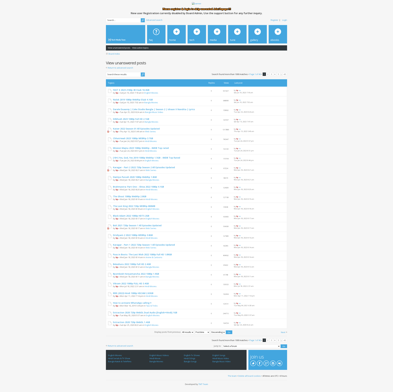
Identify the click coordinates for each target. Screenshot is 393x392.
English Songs (218, 355)
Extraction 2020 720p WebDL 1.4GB (131, 322)
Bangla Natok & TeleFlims (119, 361)
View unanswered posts (119, 47)
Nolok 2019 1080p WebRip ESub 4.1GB (133, 99)
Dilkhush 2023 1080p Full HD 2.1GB (131, 119)
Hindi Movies (151, 141)
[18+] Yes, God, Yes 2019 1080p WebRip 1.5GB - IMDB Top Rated (146, 157)
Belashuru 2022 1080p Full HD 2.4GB (132, 264)
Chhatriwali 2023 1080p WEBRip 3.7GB (133, 138)
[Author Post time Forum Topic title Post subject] (202, 332)
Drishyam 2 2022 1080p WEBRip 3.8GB (133, 235)
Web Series (150, 131)
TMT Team (203, 384)
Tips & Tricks (152, 305)
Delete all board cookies (249, 375)
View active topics (140, 47)
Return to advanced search (120, 67)
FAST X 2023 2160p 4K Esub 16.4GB (131, 89)
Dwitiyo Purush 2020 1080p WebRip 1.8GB (135, 177)
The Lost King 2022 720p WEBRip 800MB (134, 206)
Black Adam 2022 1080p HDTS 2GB (131, 215)
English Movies (151, 92)
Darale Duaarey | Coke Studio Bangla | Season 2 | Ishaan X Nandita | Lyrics (154, 109)
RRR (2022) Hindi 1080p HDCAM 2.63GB (133, 293)
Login (284, 20)
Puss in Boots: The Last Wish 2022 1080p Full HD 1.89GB (142, 254)
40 (285, 74)
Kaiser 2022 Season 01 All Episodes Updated (136, 128)
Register (274, 20)
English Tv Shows (192, 355)
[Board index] (117, 40)
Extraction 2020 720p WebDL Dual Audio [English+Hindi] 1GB (145, 312)
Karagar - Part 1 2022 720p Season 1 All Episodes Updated (144, 244)
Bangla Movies (151, 102)
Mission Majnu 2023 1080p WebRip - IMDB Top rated (141, 148)
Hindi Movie (155, 358)
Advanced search (154, 20)
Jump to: (217, 346)
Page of (255, 74)
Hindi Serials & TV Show (119, 358)
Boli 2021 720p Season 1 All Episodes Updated (137, 225)
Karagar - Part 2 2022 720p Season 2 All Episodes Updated (144, 167)
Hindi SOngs (189, 358)
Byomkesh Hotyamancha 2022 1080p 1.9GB (136, 273)
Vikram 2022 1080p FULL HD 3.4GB (131, 283)
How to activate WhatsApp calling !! (132, 302)
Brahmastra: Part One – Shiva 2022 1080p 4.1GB (138, 186)
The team (232, 375)
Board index (114, 53)
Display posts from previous (167, 332)
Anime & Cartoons (154, 257)
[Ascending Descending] (221, 332)
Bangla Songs (190, 361)
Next (283, 332)
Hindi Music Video (220, 358)
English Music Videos (159, 355)
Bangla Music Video (154, 112)
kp (117, 92)
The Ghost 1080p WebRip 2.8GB (129, 196)
